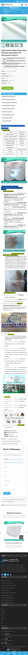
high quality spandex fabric (7, 595)
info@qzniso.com (23, 1)
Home (8, 9)
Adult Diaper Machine (7, 117)
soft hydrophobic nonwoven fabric (8, 592)
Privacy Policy (4, 625)
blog (2, 620)
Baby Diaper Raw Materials (16, 9)
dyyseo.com (15, 648)
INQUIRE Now (6, 88)
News (2, 615)
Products (3, 611)
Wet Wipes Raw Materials (8, 108)
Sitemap (3, 618)
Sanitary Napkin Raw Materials (9, 102)
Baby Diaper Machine (7, 111)
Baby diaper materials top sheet (9, 11)
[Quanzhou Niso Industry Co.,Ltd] (7, 4)
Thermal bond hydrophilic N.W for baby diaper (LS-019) (14, 543)
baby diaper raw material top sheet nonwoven (11, 441)
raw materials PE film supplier (7, 597)
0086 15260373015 (8, 640)
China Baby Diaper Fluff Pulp (7, 602)
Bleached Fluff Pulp (5, 590)
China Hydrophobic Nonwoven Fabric (9, 585)
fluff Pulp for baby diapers (6, 600)
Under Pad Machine (6, 121)
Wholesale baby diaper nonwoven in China (15, 505)
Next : (3, 505)
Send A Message (14, 652)
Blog (20, 648)
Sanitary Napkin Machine (8, 114)
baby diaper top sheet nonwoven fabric (10, 443)
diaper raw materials (5, 580)
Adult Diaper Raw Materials (8, 99)
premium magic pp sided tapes (8, 587)
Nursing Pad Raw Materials (8, 105)
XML (2, 623)
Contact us (3, 613)
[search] (22, 5)
